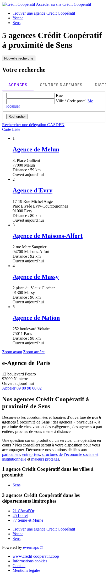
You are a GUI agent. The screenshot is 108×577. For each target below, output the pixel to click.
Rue (59, 95)
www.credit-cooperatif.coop (36, 556)
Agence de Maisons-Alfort (48, 235)
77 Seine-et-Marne (28, 520)
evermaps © (33, 547)
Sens (16, 485)
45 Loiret (20, 515)
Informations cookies (30, 561)
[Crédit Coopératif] (19, 4)
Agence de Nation (36, 317)
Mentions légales (26, 570)
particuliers (11, 454)
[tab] (18, 85)
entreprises (31, 454)
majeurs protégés (45, 459)
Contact (19, 565)
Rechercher (17, 117)
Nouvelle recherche (18, 58)
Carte (6, 129)
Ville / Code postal (71, 101)
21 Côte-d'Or (23, 511)
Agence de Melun (36, 149)
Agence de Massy (36, 276)
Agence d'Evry (32, 190)
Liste (16, 129)
